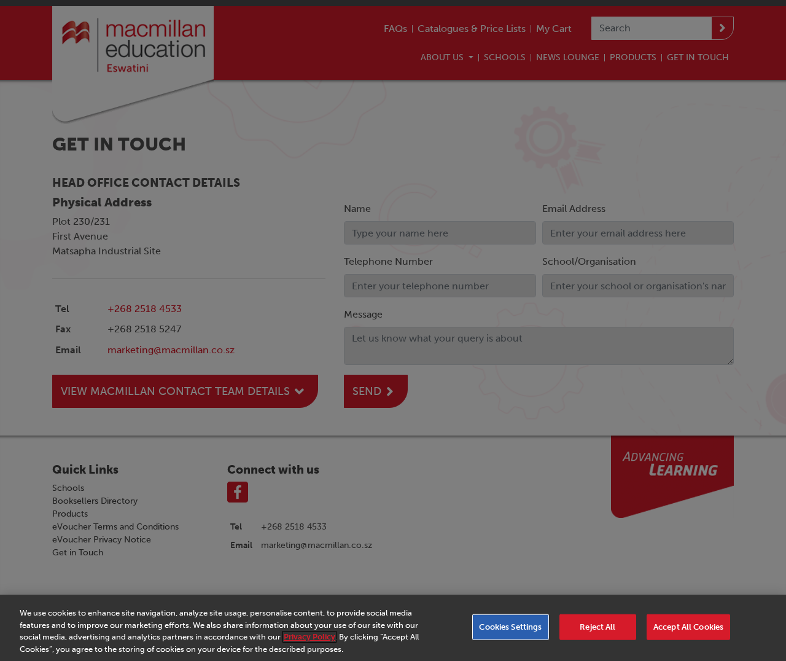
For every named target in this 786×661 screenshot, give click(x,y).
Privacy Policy (309, 636)
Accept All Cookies (688, 627)
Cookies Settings (510, 627)
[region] (393, 628)
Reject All (597, 627)
